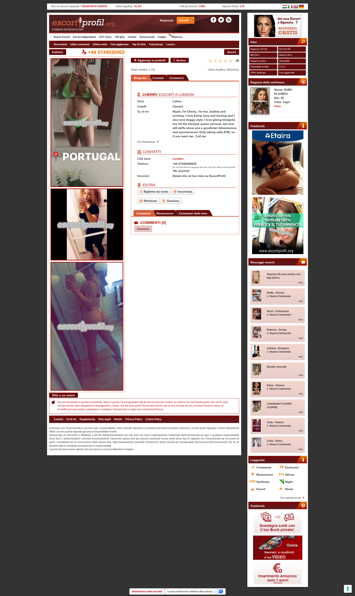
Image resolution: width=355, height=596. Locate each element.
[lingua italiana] (290, 6)
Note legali (104, 419)
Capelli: (142, 106)
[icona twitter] (221, 19)
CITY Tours (105, 37)
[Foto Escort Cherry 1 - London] (87, 122)
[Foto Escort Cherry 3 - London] (87, 326)
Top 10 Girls (139, 44)
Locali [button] (169, 44)
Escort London (165, 402)
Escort (88, 402)
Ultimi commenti (79, 44)
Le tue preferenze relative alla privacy (190, 591)
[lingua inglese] (295, 6)
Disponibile (284, 61)
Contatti (158, 78)
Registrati (166, 20)
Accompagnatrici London (105, 405)
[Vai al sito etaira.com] (278, 162)
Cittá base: (144, 158)
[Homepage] (96, 22)
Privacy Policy (133, 419)
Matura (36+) (285, 55)
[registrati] (277, 26)
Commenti (176, 78)
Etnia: (141, 101)
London (186, 95)
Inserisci (143, 228)
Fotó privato (156, 44)
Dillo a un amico (63, 395)
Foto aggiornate (120, 44)
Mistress (177, 37)
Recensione (165, 213)
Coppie (162, 37)
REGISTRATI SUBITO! (94, 6)
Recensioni (60, 44)
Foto (277, 106)
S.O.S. (282, 66)
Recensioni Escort (152, 405)
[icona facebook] (214, 19)
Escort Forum (155, 409)
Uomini (132, 37)
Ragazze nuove (258, 61)
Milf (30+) (254, 55)
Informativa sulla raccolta (147, 591)
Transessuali (146, 37)
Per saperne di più (290, 497)
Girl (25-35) (284, 49)
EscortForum (65, 409)
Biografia (140, 78)
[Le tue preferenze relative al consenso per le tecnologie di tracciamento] (348, 589)
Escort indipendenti (84, 37)
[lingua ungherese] (284, 6)
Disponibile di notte (259, 66)
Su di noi (71, 419)
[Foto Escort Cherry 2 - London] (87, 224)
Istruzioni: (143, 176)
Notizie (118, 419)
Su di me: (143, 111)
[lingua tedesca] (301, 6)
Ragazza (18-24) (258, 49)
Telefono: (143, 163)
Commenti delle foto (193, 213)
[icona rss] (229, 19)
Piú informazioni (146, 142)
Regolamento (87, 419)
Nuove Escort (62, 37)
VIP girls (120, 37)
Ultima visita (100, 44)
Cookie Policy (153, 419)
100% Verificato (258, 72)
